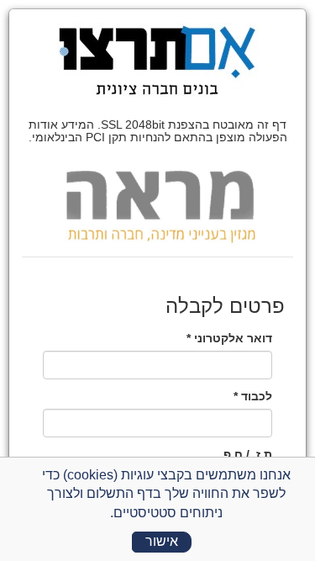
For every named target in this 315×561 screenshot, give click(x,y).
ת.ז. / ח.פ (247, 454)
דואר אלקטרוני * (229, 338)
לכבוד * (253, 396)
